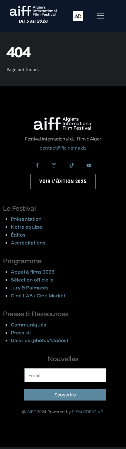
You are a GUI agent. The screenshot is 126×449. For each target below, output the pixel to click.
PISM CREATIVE (87, 411)
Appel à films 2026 (33, 272)
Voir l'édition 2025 (63, 181)
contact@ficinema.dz (63, 148)
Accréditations (28, 242)
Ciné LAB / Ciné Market (38, 295)
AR (77, 16)
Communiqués (28, 324)
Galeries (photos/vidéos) (39, 340)
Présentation (26, 219)
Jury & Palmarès (30, 287)
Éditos (18, 235)
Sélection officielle (32, 280)
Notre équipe (26, 227)
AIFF (31, 411)
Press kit (21, 332)
